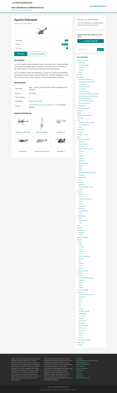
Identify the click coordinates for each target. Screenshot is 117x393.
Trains (80, 335)
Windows (80, 345)
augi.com (78, 372)
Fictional (81, 151)
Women (81, 268)
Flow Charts (82, 89)
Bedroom (81, 194)
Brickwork (80, 110)
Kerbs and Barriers (84, 125)
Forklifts (81, 318)
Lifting (80, 235)
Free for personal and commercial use (42, 105)
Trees (80, 223)
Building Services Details (84, 115)
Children (81, 247)
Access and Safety (82, 60)
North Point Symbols (85, 98)
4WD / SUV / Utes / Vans (86, 294)
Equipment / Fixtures (83, 139)
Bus (80, 304)
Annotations (81, 77)
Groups (81, 258)
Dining (81, 204)
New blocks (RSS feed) (82, 378)
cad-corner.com (80, 366)
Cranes (81, 309)
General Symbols (84, 91)
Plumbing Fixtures (82, 271)
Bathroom (82, 141)
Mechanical (80, 230)
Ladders (81, 70)
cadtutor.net (79, 374)
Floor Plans (80, 182)
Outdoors (81, 263)
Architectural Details (83, 108)
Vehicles (29, 23)
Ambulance (82, 297)
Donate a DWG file (92, 41)
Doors (79, 137)
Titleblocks (82, 106)
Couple (81, 249)
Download (20, 54)
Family (81, 254)
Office (80, 170)
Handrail (81, 67)
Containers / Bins (82, 134)
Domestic (81, 146)
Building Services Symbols (87, 82)
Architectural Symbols (85, 79)
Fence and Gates (84, 65)
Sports (81, 266)
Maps (79, 225)
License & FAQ (56, 387)
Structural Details (82, 290)
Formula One (82, 321)
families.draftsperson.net (83, 364)
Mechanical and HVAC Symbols (88, 96)
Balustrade (82, 63)
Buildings (80, 118)
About (50, 387)
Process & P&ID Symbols (86, 101)
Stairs (80, 72)
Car (80, 306)
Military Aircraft (83, 325)
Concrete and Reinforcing (86, 278)
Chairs (81, 196)
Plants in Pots (83, 220)
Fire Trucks (82, 316)
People (79, 242)
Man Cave (82, 208)
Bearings (81, 232)
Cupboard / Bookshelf (85, 199)
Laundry (81, 158)
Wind (80, 180)
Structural (80, 275)
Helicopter (24, 23)
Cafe (80, 244)
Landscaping (81, 216)
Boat (80, 302)
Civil (78, 120)
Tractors (81, 333)
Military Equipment (83, 237)
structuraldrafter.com (82, 368)
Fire (80, 153)
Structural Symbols (84, 103)
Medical (81, 161)
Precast (81, 282)
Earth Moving (83, 313)
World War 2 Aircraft (85, 340)
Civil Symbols (83, 84)
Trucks (81, 337)
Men (80, 261)
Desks (80, 201)
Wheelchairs (82, 177)
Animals (79, 75)
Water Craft (80, 342)
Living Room (82, 206)
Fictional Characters (85, 256)
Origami (79, 240)
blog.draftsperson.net (82, 362)
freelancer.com (80, 370)
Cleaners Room (83, 144)
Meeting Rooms (83, 163)
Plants (80, 218)
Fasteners (82, 280)
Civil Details (80, 130)
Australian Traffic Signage (86, 122)
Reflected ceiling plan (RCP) (87, 172)
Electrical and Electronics (86, 149)
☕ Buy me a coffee (37, 54)
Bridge (79, 113)
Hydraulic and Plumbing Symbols (89, 94)
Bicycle (81, 299)
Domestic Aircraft (84, 311)
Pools (80, 127)
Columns (80, 132)
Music (80, 168)
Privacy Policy (65, 387)
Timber (81, 287)
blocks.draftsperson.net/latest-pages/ (87, 360)
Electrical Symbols (84, 86)
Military (81, 165)
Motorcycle (82, 328)
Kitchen (81, 156)
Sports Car (82, 330)
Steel (80, 285)
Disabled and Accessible (86, 187)
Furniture (80, 192)
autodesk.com (80, 376)
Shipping (81, 175)
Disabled (81, 251)
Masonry (79, 228)
